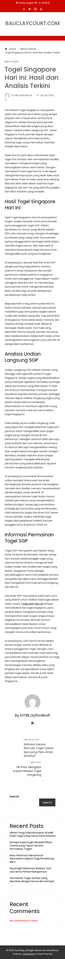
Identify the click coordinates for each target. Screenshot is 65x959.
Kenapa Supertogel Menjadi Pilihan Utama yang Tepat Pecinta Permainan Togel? (31, 845)
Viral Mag (28, 954)
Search (14, 796)
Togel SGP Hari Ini (32, 604)
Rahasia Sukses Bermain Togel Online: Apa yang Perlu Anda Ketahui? (39, 748)
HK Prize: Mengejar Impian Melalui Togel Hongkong (27, 769)
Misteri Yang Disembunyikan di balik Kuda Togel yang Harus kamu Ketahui (32, 834)
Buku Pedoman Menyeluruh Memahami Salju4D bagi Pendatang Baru (32, 859)
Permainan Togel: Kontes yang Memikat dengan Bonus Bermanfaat (32, 879)
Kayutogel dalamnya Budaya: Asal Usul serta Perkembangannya (30, 870)
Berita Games (12, 62)
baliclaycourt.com (33, 23)
